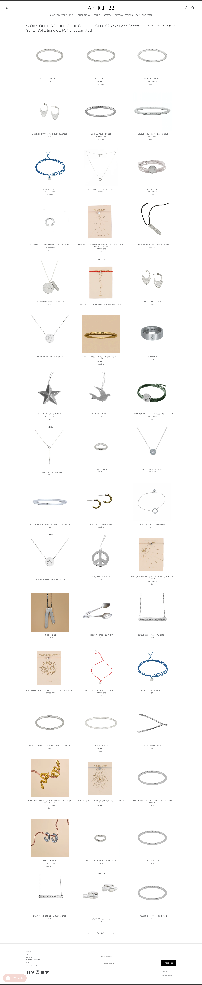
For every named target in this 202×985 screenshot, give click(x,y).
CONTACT (29, 957)
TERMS (28, 963)
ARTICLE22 (169, 971)
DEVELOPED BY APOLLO (168, 975)
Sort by (149, 26)
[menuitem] (62, 15)
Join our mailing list (106, 956)
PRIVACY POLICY (31, 966)
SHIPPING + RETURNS (33, 960)
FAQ (27, 954)
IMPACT (28, 951)
